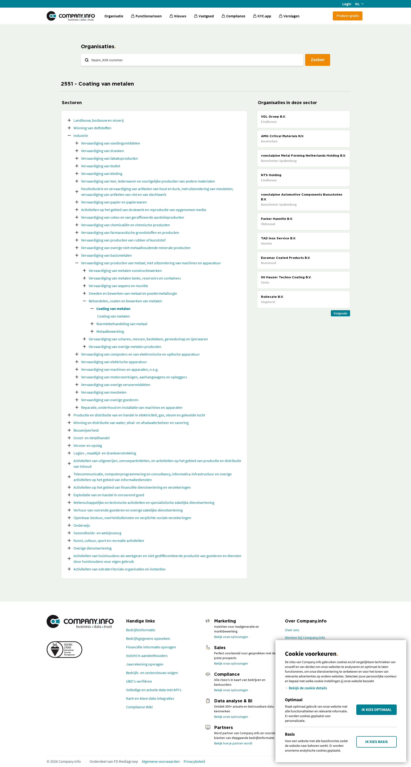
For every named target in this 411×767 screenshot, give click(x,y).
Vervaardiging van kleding (101, 173)
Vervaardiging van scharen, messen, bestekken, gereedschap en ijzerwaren (148, 339)
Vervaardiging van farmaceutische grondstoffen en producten (130, 232)
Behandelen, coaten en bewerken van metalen (125, 301)
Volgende (340, 313)
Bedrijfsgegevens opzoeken (148, 638)
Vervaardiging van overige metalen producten (125, 346)
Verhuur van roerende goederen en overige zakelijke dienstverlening (128, 510)
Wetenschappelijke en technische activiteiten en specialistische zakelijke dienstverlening (143, 502)
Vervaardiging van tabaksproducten (109, 158)
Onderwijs (81, 525)
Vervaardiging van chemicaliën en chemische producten (125, 224)
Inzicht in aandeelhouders (147, 655)
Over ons (292, 629)
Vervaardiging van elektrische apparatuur (114, 361)
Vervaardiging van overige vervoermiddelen (115, 384)
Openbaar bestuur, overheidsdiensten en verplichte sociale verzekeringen (132, 517)
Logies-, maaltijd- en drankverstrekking (104, 453)
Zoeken (317, 59)
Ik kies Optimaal (376, 709)
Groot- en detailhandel (91, 437)
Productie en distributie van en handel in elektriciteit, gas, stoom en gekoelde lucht (139, 415)
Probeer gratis (348, 15)
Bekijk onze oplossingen (231, 637)
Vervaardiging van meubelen (104, 392)
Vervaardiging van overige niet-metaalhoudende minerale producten (136, 247)
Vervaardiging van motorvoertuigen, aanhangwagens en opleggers (134, 377)
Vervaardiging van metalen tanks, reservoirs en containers (135, 278)
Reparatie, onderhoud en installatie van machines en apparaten (131, 407)
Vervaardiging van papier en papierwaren (114, 202)
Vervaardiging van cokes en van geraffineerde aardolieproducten (132, 217)
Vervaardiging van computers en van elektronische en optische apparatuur (140, 354)
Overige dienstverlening (92, 548)
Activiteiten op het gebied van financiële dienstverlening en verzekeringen (132, 487)
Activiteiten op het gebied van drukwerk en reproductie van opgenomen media (143, 209)
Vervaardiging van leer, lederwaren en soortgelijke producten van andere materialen (148, 181)
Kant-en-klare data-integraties (150, 698)
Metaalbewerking (110, 331)
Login (346, 3)
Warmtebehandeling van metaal (121, 323)
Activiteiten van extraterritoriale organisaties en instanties (119, 569)
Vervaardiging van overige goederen (109, 399)
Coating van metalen (113, 308)
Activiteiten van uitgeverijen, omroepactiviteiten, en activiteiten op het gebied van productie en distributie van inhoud (157, 463)
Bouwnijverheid (86, 430)
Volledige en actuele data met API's (153, 689)
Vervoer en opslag (87, 445)
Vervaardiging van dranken (102, 150)
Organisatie (113, 16)
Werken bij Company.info (305, 637)
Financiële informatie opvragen (151, 647)
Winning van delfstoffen (92, 127)
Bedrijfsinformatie (140, 629)
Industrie (80, 135)
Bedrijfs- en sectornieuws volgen (152, 672)
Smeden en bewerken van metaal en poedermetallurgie (133, 293)
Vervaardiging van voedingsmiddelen (110, 143)
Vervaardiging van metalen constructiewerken (125, 270)
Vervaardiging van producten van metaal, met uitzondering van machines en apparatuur (151, 262)
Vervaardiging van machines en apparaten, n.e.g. (119, 369)
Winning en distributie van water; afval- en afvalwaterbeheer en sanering (131, 422)
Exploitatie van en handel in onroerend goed (108, 494)
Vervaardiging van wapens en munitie (118, 285)
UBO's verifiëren (139, 681)
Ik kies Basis (376, 741)
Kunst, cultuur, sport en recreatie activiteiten (108, 540)
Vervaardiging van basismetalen (106, 255)
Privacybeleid (194, 761)
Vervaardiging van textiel (100, 166)
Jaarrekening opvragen (144, 664)
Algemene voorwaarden (161, 761)
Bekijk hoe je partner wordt (233, 743)
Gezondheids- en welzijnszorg (97, 533)
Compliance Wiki (139, 706)
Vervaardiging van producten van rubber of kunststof (123, 240)
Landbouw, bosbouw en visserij (98, 120)
